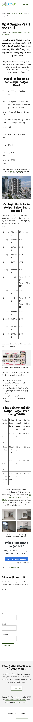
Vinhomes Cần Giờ (20, 702)
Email (4, 624)
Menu (27, 4)
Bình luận (5, 589)
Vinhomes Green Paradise (16, 700)
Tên (3, 614)
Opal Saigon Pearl (15, 171)
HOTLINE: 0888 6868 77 (16, 559)
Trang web (5, 634)
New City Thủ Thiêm (22, 718)
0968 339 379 (16, 688)
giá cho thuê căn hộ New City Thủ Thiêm (16, 497)
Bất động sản (15, 567)
